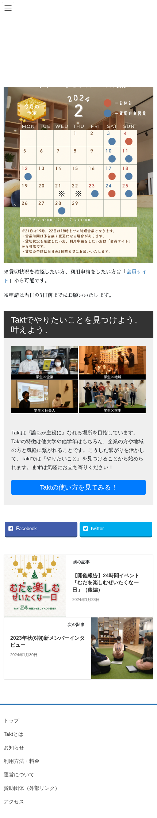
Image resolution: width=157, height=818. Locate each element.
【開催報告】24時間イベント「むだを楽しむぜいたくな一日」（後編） (105, 582)
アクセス (14, 801)
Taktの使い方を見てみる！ (79, 487)
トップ (11, 720)
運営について (19, 774)
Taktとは (13, 734)
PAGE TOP (146, 787)
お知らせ (14, 747)
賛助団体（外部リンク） (32, 788)
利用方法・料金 (21, 761)
